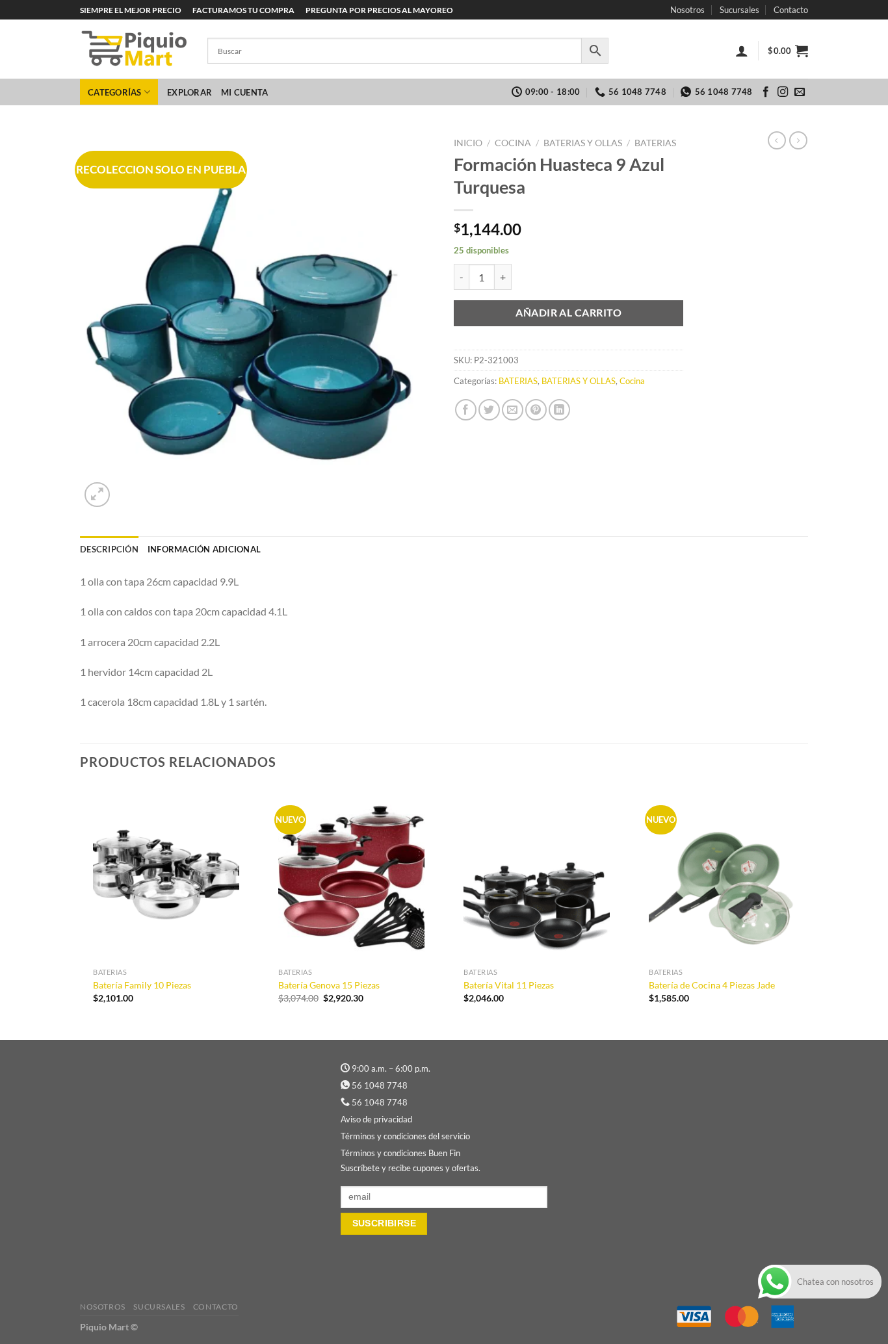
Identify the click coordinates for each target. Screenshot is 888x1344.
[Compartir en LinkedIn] (559, 409)
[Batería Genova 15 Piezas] (351, 873)
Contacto (791, 10)
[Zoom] (97, 495)
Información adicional (204, 549)
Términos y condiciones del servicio (405, 1136)
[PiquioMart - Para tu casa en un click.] (134, 49)
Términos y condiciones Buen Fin (400, 1153)
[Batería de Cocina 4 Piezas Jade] (722, 873)
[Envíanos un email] (799, 92)
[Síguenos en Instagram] (782, 92)
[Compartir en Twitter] (489, 409)
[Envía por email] (512, 409)
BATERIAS (655, 143)
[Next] (807, 911)
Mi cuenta (244, 92)
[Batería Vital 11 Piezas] (537, 873)
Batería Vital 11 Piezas (509, 984)
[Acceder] (741, 50)
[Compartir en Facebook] (466, 409)
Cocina (513, 143)
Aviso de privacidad (376, 1119)
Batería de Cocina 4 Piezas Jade (712, 984)
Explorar (189, 92)
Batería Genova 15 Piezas (329, 984)
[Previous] (80, 911)
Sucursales (739, 10)
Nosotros (687, 10)
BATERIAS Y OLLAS (582, 143)
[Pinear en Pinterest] (536, 409)
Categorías (115, 92)
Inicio (468, 143)
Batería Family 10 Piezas (142, 984)
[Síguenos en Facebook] (766, 92)
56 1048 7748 (380, 1085)
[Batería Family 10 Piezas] (166, 873)
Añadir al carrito (568, 312)
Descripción (109, 549)
